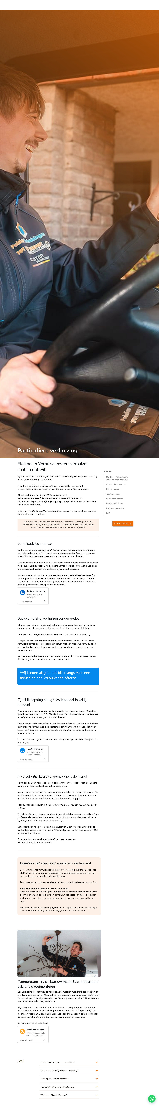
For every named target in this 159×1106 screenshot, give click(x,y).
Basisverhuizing (112, 489)
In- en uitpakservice (114, 498)
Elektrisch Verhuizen (114, 503)
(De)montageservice (115, 508)
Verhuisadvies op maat (116, 484)
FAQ (108, 513)
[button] (152, 1099)
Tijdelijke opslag (113, 494)
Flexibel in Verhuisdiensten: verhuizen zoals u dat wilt (118, 478)
